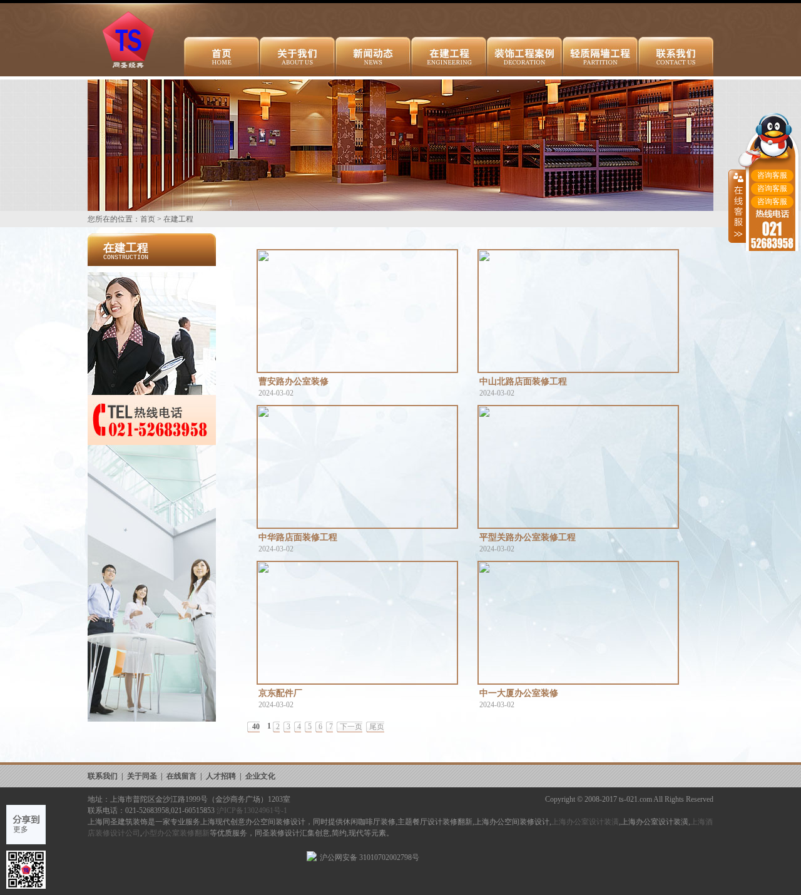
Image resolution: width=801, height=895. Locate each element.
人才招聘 (221, 776)
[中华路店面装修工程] (357, 467)
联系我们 (103, 776)
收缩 (737, 206)
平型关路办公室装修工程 (527, 537)
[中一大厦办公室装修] (578, 623)
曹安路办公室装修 (293, 381)
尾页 (376, 726)
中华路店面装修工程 (297, 537)
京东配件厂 (280, 693)
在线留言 (181, 776)
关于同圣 (142, 776)
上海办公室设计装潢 (585, 821)
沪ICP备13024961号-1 (252, 810)
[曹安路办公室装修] (357, 311)
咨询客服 (772, 175)
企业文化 (260, 776)
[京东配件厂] (357, 623)
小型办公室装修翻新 (176, 833)
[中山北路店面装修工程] (578, 311)
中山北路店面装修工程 (523, 381)
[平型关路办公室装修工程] (578, 467)
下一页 (351, 726)
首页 (147, 219)
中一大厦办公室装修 (518, 693)
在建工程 (178, 219)
